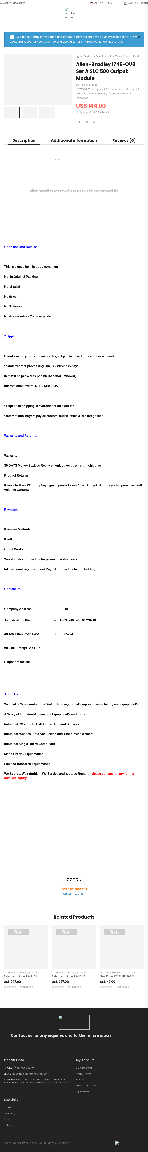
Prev (125, 30)
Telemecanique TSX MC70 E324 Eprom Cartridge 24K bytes (43, 950)
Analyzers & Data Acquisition (108, 63)
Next (137, 30)
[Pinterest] (87, 95)
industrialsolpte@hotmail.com (30, 1047)
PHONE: (8, 1041)
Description (23, 114)
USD (109, 3)
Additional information (74, 114)
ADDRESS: (10, 1053)
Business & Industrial (97, 30)
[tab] (24, 114)
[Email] (94, 95)
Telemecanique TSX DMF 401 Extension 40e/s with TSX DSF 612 (93, 950)
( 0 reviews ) (101, 86)
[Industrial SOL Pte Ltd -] (71, 14)
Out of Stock (18, 905)
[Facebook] (79, 95)
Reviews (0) (124, 114)
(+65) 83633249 (23, 1041)
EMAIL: (7, 1047)
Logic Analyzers (97, 67)
